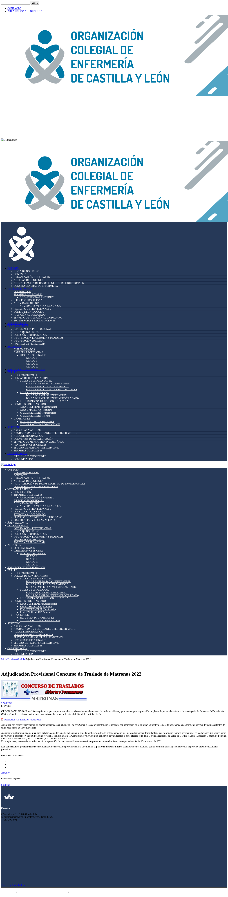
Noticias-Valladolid (16, 659)
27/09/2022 (6, 703)
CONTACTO (14, 8)
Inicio (4, 659)
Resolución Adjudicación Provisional (22, 719)
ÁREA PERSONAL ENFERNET (24, 11)
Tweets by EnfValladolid (13, 885)
